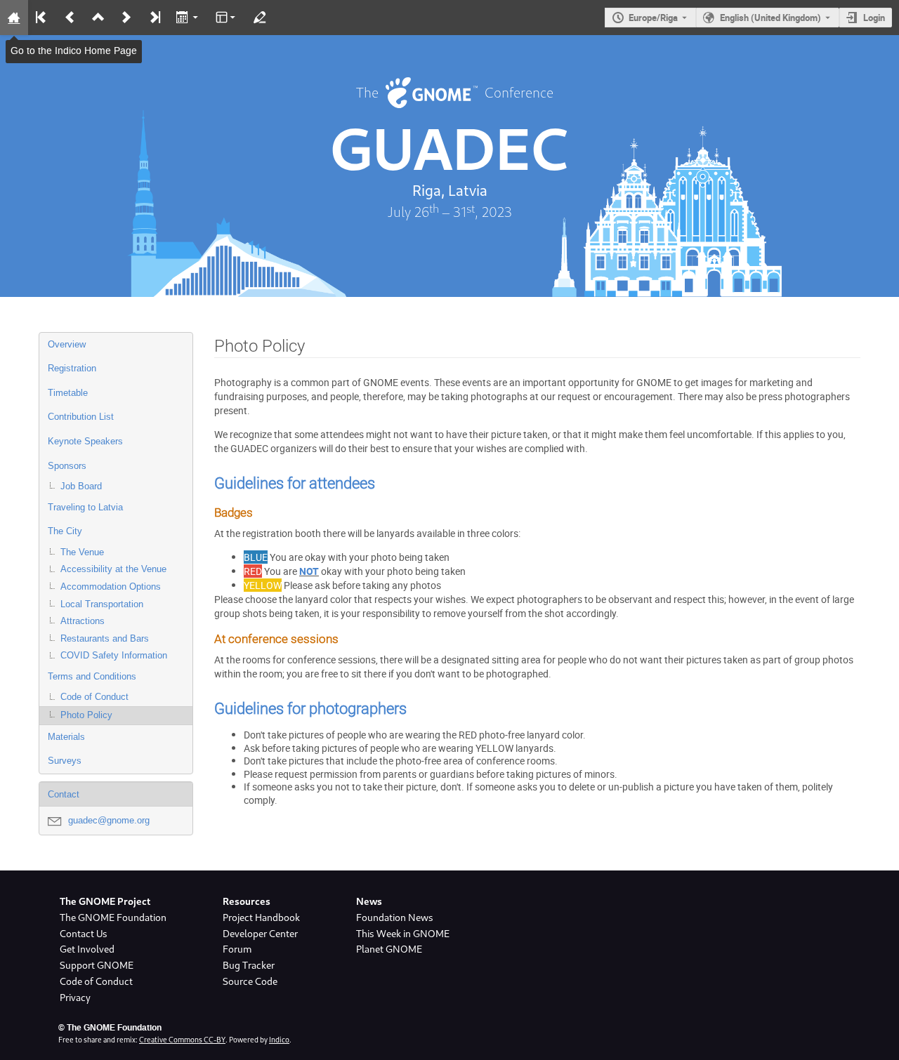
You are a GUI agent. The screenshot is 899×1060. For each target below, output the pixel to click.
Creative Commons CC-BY (182, 1039)
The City (65, 531)
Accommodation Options (110, 586)
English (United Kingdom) (770, 17)
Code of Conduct (94, 696)
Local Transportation (101, 604)
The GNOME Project (105, 901)
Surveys (64, 760)
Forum (237, 949)
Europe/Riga (653, 17)
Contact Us (83, 933)
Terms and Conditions (92, 676)
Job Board (81, 486)
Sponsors (67, 466)
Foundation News (394, 917)
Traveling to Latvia (85, 507)
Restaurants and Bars (104, 638)
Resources (246, 901)
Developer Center (260, 933)
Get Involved (87, 949)
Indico (279, 1039)
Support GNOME (96, 965)
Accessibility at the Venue (113, 569)
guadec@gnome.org (109, 820)
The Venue (82, 552)
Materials (66, 736)
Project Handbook (261, 917)
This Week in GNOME (403, 933)
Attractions (82, 621)
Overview (67, 344)
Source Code (250, 981)
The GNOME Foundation (113, 917)
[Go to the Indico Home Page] (14, 17)
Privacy (75, 997)
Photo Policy (86, 715)
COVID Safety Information (113, 655)
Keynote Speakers (85, 441)
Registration (72, 368)
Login (874, 17)
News (369, 901)
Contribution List (81, 416)
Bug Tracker (249, 965)
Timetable (68, 392)
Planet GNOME (389, 949)
